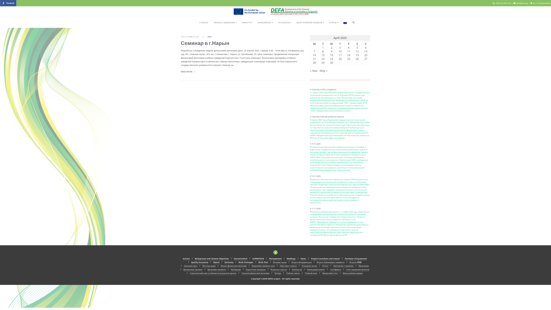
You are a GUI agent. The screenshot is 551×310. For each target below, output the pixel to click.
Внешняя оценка (280, 262)
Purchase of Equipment (356, 258)
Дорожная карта (190, 266)
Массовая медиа (209, 266)
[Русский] (345, 22)
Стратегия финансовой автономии (255, 273)
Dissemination (240, 258)
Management (275, 258)
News (209, 37)
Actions (186, 258)
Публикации (236, 269)
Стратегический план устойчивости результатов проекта (213, 273)
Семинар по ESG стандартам (324, 89)
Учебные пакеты (293, 273)
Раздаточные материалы (256, 269)
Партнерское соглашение (343, 266)
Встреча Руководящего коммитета (331, 262)
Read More (187, 71)
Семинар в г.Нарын (205, 43)
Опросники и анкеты (288, 266)
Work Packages (245, 262)
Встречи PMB (355, 262)
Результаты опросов (279, 269)
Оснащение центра (309, 266)
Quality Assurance (199, 262)
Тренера (277, 273)
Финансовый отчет (330, 273)
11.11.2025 (316, 208)
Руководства (297, 269)
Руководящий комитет (316, 269)
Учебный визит (311, 273)
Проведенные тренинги (192, 269)
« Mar (314, 71)
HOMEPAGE (258, 258)
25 (348, 59)
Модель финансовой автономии (234, 266)
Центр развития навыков (353, 273)
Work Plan (263, 262)
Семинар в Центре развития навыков (328, 116)
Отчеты (325, 266)
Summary (229, 262)
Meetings (291, 258)
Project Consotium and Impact (325, 258)
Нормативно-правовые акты (263, 266)
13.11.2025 (316, 144)
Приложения (364, 266)
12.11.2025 (316, 176)
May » (323, 71)
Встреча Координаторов (302, 262)
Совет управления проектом (357, 269)
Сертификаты (335, 269)
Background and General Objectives (212, 258)
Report (216, 262)
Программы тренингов (216, 269)
